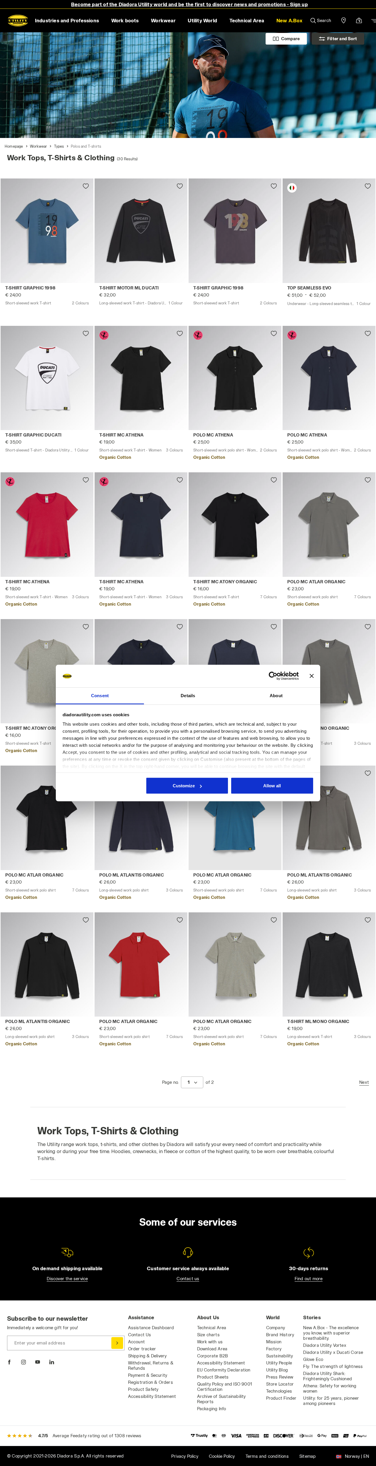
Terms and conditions (267, 1456)
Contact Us (139, 1334)
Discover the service (67, 1278)
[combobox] (192, 1082)
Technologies (279, 1391)
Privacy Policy (184, 1456)
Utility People (279, 1362)
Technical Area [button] (246, 20)
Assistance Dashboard (151, 1327)
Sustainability (279, 1355)
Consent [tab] (100, 695)
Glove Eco (313, 1359)
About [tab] (276, 695)
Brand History (280, 1334)
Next (364, 1082)
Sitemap (307, 1456)
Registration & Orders (150, 1382)
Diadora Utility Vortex (324, 1345)
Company (275, 1327)
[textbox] (189, 1082)
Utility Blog (277, 1369)
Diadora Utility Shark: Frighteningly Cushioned (327, 1376)
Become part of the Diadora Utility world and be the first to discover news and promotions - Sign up (189, 4)
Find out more (309, 1278)
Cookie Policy (222, 1456)
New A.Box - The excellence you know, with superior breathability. (331, 1333)
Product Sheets (213, 1376)
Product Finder (281, 1398)
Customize (184, 785)
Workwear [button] (163, 20)
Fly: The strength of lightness (333, 1366)
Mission (273, 1341)
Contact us (188, 1278)
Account (136, 1341)
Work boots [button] (125, 20)
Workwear (38, 146)
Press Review (279, 1376)
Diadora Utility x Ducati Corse (333, 1352)
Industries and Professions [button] (67, 20)
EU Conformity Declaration (224, 1369)
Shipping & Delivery (147, 1355)
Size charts (208, 1334)
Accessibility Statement (152, 1396)
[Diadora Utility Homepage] (18, 20)
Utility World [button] (202, 20)
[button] (289, 20)
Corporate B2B (212, 1355)
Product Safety (143, 1389)
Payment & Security (147, 1375)
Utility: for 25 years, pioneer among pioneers (331, 1401)
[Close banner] (312, 676)
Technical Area (211, 1327)
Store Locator (280, 1383)
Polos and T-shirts (86, 146)
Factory (273, 1348)
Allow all (272, 785)
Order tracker (142, 1348)
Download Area (212, 1348)
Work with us (210, 1341)
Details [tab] (188, 695)
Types (59, 146)
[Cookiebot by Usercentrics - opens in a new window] (273, 676)
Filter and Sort (342, 38)
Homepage (14, 146)
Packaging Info (211, 1408)
